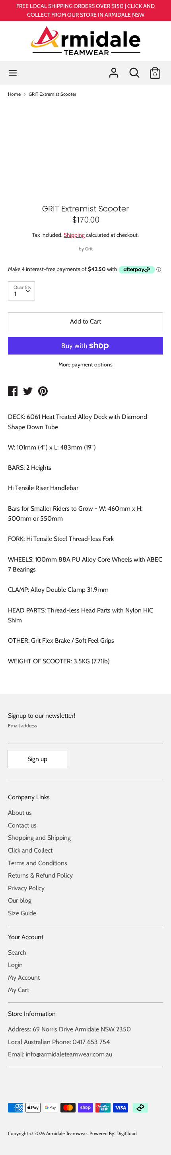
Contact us (22, 825)
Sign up (37, 759)
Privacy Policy (26, 888)
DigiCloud (127, 1133)
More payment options (85, 364)
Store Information (32, 1013)
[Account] (114, 70)
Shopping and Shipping (39, 837)
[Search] (134, 70)
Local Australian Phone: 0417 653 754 (59, 1042)
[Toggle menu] (12, 73)
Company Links (29, 797)
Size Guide (22, 913)
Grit (89, 249)
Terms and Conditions (37, 863)
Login (15, 965)
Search (17, 952)
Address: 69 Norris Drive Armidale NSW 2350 (69, 1029)
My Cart (18, 990)
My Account (24, 977)
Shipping (74, 234)
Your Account (25, 937)
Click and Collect (30, 850)
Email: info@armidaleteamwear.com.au (60, 1054)
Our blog (19, 900)
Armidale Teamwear (66, 1133)
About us (20, 812)
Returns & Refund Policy (40, 875)
